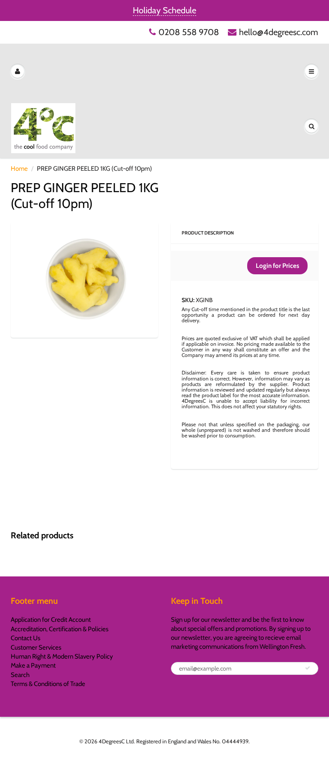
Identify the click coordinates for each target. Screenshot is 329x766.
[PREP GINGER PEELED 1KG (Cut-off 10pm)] (84, 279)
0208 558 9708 (189, 32)
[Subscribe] (308, 668)
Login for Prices (277, 266)
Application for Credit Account (51, 619)
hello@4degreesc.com (278, 32)
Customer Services (36, 647)
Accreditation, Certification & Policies (59, 629)
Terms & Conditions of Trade (48, 684)
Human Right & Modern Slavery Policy (62, 656)
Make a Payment (33, 665)
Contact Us (25, 638)
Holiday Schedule (164, 10)
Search (20, 675)
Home (19, 168)
